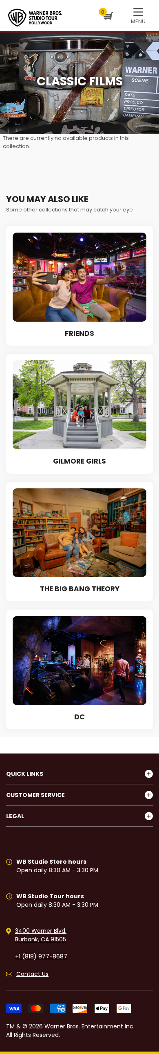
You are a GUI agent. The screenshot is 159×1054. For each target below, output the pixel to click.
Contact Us (32, 974)
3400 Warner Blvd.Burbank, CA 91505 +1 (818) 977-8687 (41, 943)
